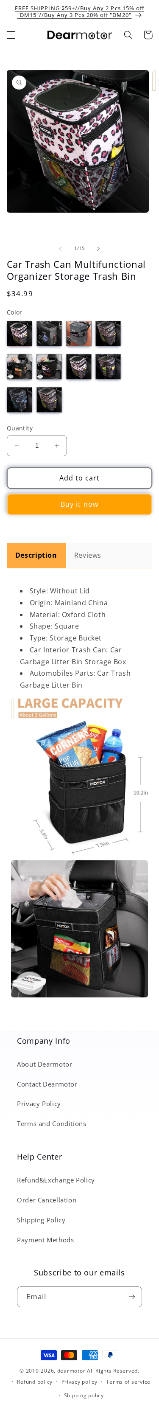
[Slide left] (60, 248)
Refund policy (35, 1382)
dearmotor (72, 1371)
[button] (11, 35)
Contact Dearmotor (47, 1084)
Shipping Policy (41, 1220)
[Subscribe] (132, 1296)
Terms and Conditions (51, 1123)
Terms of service (128, 1382)
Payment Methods (45, 1240)
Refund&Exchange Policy (56, 1180)
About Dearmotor (44, 1064)
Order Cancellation (46, 1200)
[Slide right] (98, 248)
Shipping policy (84, 1395)
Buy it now (79, 504)
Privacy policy (79, 1382)
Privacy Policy (39, 1103)
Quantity (20, 428)
